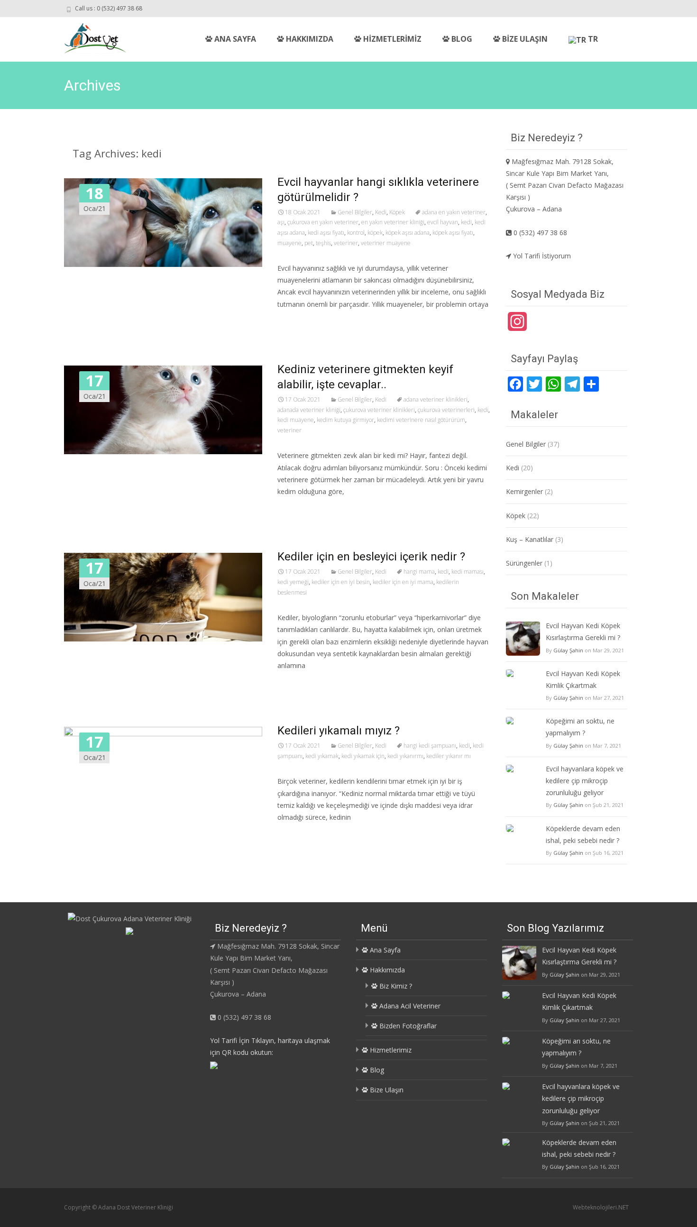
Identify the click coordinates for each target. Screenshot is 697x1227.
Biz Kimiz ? (394, 985)
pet (308, 243)
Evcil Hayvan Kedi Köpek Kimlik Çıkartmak (583, 679)
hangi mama (419, 572)
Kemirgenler (524, 491)
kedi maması (467, 572)
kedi (466, 222)
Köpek (397, 212)
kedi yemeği (293, 582)
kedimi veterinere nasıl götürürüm (421, 420)
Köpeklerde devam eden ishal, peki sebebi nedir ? (583, 834)
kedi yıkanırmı (405, 756)
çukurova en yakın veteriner (322, 222)
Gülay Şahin (568, 650)
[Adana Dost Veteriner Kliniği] (87, 36)
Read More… (298, 321)
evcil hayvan (442, 222)
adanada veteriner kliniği (308, 410)
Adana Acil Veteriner (408, 1005)
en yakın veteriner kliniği (392, 222)
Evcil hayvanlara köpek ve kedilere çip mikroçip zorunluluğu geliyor (585, 780)
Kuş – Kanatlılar (529, 539)
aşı (280, 222)
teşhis (323, 243)
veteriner (346, 243)
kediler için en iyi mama (403, 582)
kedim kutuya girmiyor (345, 420)
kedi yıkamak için (363, 756)
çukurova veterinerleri (446, 410)
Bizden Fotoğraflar (407, 1025)
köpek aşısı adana (407, 233)
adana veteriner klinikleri (436, 399)
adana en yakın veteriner (454, 212)
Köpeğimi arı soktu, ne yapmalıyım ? (580, 726)
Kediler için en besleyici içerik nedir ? (371, 556)
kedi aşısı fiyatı (326, 233)
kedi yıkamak (322, 756)
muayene (289, 243)
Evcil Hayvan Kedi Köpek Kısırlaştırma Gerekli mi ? (583, 631)
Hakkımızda (308, 39)
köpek (375, 233)
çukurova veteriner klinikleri (379, 410)
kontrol (356, 233)
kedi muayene (295, 420)
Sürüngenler (524, 563)
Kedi (380, 212)
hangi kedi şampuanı (430, 746)
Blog (460, 39)
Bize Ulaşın (524, 39)
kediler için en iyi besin (341, 582)
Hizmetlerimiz (391, 39)
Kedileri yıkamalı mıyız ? (338, 730)
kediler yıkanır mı (448, 756)
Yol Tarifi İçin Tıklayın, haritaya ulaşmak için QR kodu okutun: (270, 1046)
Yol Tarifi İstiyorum (541, 255)
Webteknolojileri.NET (601, 1207)
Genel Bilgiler (355, 212)
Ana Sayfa (234, 39)
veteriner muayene (386, 243)
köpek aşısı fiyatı (452, 233)
